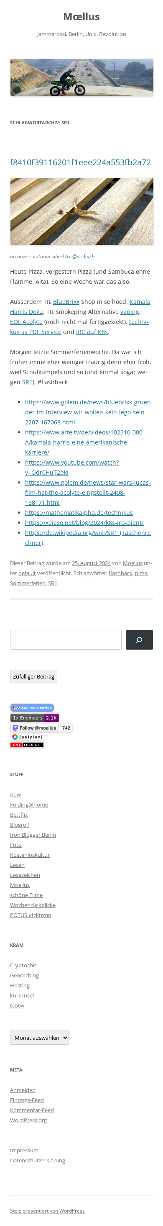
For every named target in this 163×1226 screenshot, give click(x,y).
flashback (120, 573)
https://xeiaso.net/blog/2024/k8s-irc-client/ (84, 523)
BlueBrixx (66, 302)
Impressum (24, 1150)
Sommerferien (28, 583)
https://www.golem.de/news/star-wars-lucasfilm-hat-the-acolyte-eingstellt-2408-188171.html (88, 492)
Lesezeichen (25, 875)
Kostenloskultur (30, 854)
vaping (129, 312)
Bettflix (19, 814)
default (27, 573)
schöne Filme (26, 895)
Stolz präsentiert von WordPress (47, 1210)
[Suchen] (139, 640)
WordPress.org (28, 1120)
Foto (16, 844)
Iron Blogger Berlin (33, 834)
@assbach (83, 256)
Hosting (20, 985)
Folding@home (29, 804)
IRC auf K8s (92, 332)
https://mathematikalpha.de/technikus (79, 513)
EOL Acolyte (26, 322)
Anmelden (23, 1090)
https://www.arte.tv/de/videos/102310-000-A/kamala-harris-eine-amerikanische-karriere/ (85, 442)
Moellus (133, 563)
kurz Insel (22, 995)
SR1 (27, 382)
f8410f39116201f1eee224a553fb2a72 (80, 162)
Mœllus (81, 16)
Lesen (17, 865)
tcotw (17, 1005)
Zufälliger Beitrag (33, 676)
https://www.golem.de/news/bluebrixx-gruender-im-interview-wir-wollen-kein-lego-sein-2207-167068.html (89, 412)
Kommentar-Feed (32, 1110)
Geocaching (24, 975)
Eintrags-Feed (27, 1100)
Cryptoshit (23, 965)
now (15, 794)
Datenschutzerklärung (37, 1160)
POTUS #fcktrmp (30, 915)
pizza (141, 573)
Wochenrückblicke (33, 905)
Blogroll (19, 824)
